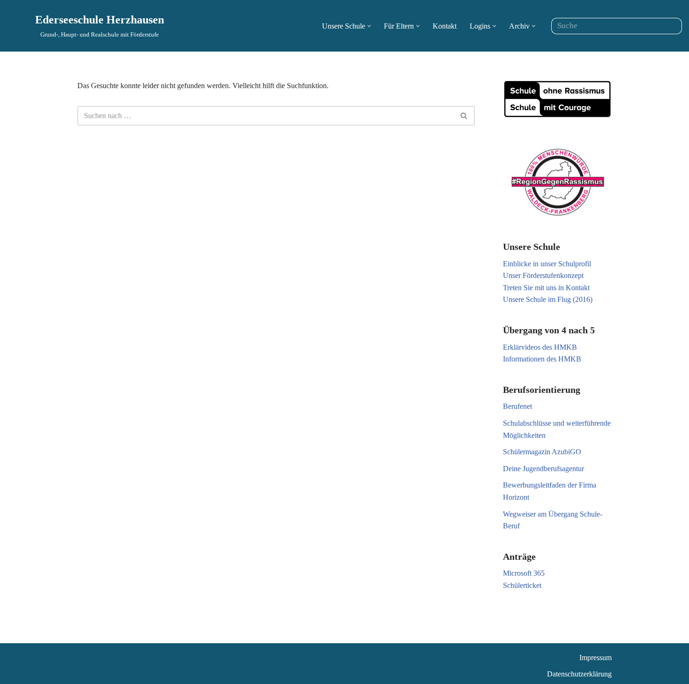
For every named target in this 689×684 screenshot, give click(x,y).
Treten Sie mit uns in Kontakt (546, 288)
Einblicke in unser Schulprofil (547, 264)
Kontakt (445, 26)
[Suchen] (671, 26)
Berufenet (517, 406)
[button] (369, 26)
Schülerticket (522, 585)
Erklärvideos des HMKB (540, 347)
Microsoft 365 (524, 573)
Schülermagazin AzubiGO (542, 452)
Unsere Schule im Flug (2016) (547, 299)
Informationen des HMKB (542, 359)
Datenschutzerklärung (579, 674)
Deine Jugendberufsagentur (543, 469)
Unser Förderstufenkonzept (543, 275)
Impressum (595, 657)
